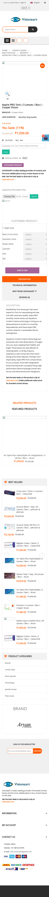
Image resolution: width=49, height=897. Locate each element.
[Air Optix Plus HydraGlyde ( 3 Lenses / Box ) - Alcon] (9, 591)
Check (6, 152)
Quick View (24, 429)
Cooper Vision (17, 112)
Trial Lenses (9, 696)
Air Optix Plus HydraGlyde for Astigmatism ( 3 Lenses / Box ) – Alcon (24, 456)
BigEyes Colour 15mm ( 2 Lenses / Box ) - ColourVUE (28, 637)
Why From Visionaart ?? (24, 291)
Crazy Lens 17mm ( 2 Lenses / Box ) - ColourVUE (29, 492)
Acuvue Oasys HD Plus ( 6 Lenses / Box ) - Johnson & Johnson (28, 528)
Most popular (8, 53)
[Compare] (25, 40)
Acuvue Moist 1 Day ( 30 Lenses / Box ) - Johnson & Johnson (28, 509)
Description (24, 279)
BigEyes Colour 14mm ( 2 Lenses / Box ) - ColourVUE (28, 544)
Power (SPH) (7, 244)
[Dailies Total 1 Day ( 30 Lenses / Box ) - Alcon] (9, 576)
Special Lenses (10, 689)
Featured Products (24, 408)
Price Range (9, 682)
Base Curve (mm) (10, 234)
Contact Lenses (19, 50)
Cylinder (6, 248)
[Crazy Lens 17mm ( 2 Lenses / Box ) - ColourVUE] (9, 493)
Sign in (23, 2)
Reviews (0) (24, 297)
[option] (33, 725)
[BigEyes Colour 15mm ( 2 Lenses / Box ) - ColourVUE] (9, 638)
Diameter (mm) (9, 239)
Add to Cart (22, 270)
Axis (4, 253)
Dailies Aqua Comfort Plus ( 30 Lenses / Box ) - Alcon (30, 622)
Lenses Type (10, 669)
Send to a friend (11, 158)
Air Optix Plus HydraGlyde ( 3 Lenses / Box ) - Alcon (29, 591)
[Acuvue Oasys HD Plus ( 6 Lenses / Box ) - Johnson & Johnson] (9, 526)
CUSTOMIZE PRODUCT (13, 165)
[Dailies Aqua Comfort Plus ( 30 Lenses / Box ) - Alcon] (9, 622)
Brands (8, 663)
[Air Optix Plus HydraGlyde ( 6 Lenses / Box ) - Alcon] (9, 560)
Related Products (24, 402)
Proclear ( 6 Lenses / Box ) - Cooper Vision (28, 606)
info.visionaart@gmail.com (21, 851)
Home (4, 50)
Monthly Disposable (27, 117)
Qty (4, 258)
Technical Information (24, 285)
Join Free (14, 2)
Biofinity (24, 53)
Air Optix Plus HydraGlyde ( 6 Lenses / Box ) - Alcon (29, 560)
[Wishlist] (19, 40)
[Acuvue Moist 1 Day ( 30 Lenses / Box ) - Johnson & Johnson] (9, 508)
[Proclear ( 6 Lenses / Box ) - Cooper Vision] (9, 607)
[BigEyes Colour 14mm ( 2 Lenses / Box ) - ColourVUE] (9, 545)
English (36, 2)
